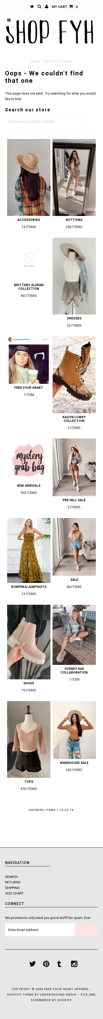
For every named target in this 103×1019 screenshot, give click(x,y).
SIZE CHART (14, 893)
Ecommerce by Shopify (51, 1000)
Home (36, 61)
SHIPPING (12, 888)
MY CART (65, 7)
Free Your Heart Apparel (67, 989)
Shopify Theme (20, 994)
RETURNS (13, 882)
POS (84, 994)
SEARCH (11, 877)
